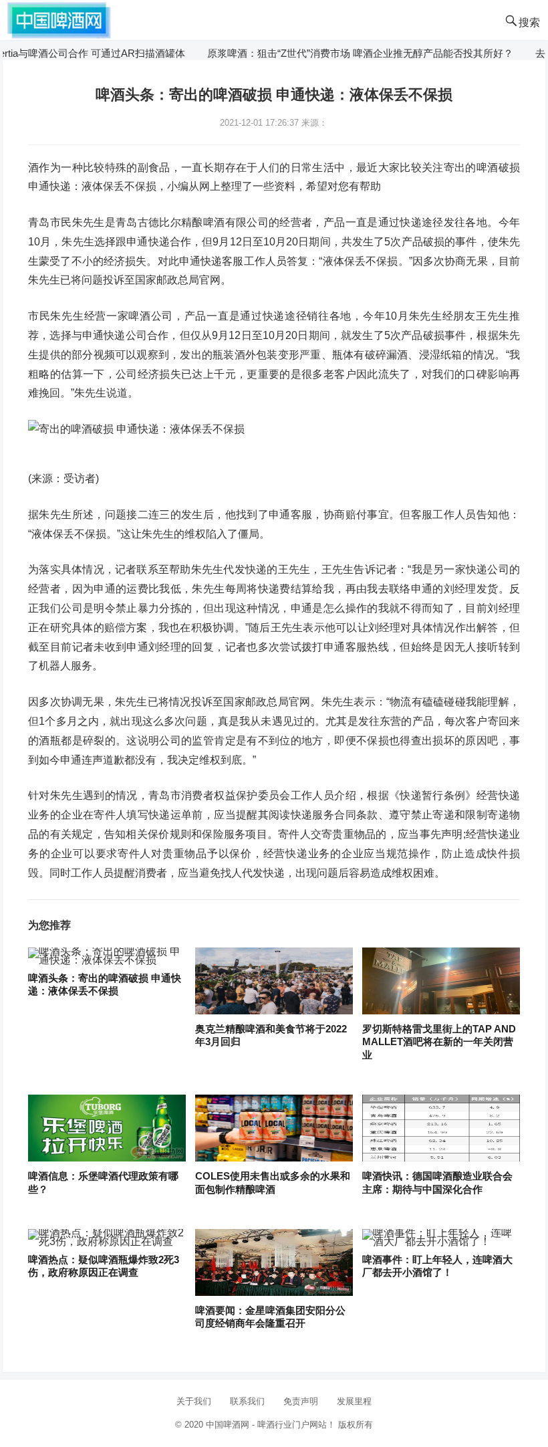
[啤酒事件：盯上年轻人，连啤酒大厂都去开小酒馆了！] (440, 1237)
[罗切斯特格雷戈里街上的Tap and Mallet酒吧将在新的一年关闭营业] (440, 982)
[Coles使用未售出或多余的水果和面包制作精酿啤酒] (273, 1129)
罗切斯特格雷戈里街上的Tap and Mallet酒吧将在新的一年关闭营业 (439, 1042)
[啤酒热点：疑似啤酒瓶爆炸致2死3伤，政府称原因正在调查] (106, 1237)
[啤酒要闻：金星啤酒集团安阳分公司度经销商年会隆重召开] (273, 1263)
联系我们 (247, 1401)
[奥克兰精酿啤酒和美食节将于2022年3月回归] (273, 982)
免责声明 (300, 1401)
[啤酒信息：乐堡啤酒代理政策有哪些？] (106, 1129)
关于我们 (193, 1401)
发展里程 (354, 1401)
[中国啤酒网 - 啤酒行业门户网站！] (58, 19)
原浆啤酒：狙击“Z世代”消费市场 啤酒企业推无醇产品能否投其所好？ (339, 53)
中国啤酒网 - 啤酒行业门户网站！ (270, 1425)
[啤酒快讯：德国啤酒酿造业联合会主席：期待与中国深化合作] (440, 1129)
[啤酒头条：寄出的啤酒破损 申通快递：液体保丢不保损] (106, 956)
